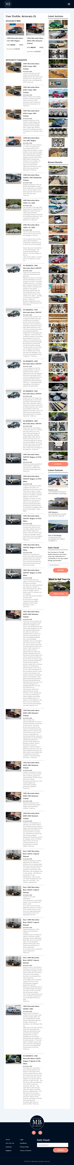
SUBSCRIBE (60, 570)
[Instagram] (40, 1133)
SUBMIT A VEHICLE (58, 594)
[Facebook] (34, 1133)
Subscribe (60, 1150)
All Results (58, 464)
